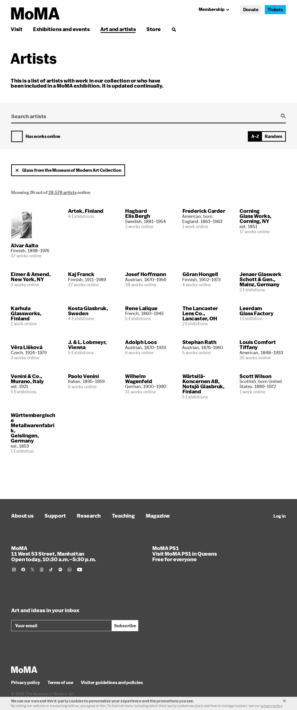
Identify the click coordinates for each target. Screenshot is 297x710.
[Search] (174, 29)
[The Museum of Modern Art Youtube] (79, 569)
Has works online (43, 136)
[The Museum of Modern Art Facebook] (23, 569)
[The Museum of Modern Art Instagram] (14, 569)
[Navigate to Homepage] (35, 14)
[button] (17, 170)
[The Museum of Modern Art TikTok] (51, 569)
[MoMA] (24, 670)
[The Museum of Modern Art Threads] (41, 569)
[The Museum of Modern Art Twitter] (32, 569)
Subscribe (125, 625)
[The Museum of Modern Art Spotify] (60, 569)
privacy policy (271, 706)
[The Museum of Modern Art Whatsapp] (69, 569)
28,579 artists (62, 192)
